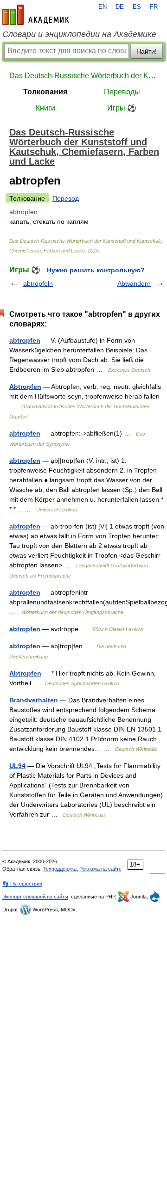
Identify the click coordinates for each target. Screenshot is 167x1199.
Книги (45, 108)
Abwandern (134, 283)
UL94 (17, 765)
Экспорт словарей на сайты (35, 896)
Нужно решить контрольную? (96, 270)
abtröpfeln (38, 283)
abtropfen (24, 340)
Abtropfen (25, 386)
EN (102, 7)
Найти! (146, 51)
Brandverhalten (33, 700)
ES (137, 7)
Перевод (65, 198)
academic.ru (35, 15)
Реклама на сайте (100, 869)
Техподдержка (60, 869)
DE (120, 7)
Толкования (45, 92)
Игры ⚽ (121, 108)
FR (154, 7)
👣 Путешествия (22, 883)
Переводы (122, 92)
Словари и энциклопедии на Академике (79, 34)
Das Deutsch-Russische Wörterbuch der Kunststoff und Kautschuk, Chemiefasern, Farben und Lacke (83, 76)
